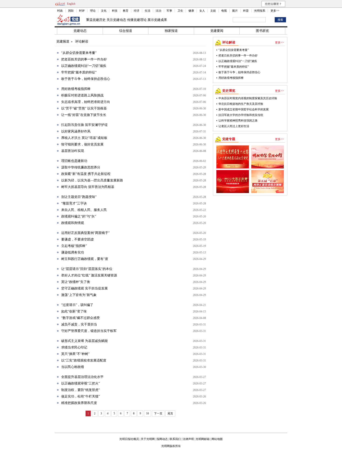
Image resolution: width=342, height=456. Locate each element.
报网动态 (162, 439)
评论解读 (81, 41)
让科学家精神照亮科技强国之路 (238, 120)
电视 (224, 10)
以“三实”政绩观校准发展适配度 (83, 360)
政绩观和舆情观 (72, 223)
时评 (82, 10)
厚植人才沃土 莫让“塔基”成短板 (84, 138)
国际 (71, 10)
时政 (60, 10)
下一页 (158, 413)
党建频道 (62, 41)
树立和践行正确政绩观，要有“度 (84, 259)
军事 (169, 10)
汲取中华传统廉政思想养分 (80, 167)
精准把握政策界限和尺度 (79, 403)
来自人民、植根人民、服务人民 (84, 210)
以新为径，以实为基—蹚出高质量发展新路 (92, 180)
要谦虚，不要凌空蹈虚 (77, 239)
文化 (104, 10)
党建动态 (80, 31)
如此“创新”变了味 (74, 311)
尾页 (170, 413)
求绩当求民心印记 (74, 347)
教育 (125, 10)
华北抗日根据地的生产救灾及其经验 (240, 103)
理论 (93, 10)
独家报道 (171, 31)
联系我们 (175, 439)
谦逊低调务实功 (72, 252)
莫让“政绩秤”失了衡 (75, 282)
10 (147, 413)
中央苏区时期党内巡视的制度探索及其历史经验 (247, 98)
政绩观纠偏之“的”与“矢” (78, 216)
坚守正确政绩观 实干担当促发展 (84, 288)
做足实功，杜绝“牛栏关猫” (80, 396)
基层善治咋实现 (72, 151)
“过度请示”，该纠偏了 (77, 305)
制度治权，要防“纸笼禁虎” (80, 390)
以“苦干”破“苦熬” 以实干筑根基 (84, 108)
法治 (158, 10)
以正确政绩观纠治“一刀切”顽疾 (83, 66)
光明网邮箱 (203, 439)
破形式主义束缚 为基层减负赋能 (84, 341)
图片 (235, 10)
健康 (191, 10)
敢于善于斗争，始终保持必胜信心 (85, 79)
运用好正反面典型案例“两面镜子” (85, 233)
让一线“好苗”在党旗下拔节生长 (83, 115)
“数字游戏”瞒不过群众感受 (80, 318)
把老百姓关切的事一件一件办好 (84, 59)
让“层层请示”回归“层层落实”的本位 (86, 269)
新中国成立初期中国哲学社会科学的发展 (243, 109)
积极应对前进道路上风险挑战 (82, 95)
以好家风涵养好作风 (76, 131)
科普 (246, 10)
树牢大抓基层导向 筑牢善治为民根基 (87, 187)
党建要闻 (216, 31)
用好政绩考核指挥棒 (76, 89)
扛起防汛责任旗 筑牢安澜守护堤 (84, 125)
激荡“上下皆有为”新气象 (79, 295)
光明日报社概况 (129, 439)
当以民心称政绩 (72, 367)
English (71, 3)
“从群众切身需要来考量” (79, 53)
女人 (202, 10)
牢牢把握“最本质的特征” (79, 72)
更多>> (275, 10)
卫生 (180, 10)
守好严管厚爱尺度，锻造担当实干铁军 (89, 331)
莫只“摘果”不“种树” (75, 354)
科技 (114, 10)
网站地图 (217, 439)
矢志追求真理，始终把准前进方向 (85, 102)
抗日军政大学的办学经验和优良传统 (240, 115)
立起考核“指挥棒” (74, 246)
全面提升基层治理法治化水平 (82, 377)
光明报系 (259, 10)
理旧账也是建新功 (74, 161)
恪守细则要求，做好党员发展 (82, 144)
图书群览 (262, 31)
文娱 (213, 10)
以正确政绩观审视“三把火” (80, 383)
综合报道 (125, 31)
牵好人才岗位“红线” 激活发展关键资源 (89, 275)
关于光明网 (148, 439)
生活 (147, 10)
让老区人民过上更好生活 (233, 126)
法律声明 (188, 439)
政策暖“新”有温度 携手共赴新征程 (86, 174)
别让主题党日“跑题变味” (79, 197)
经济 (136, 10)
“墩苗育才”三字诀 (74, 203)
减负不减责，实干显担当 (79, 324)
